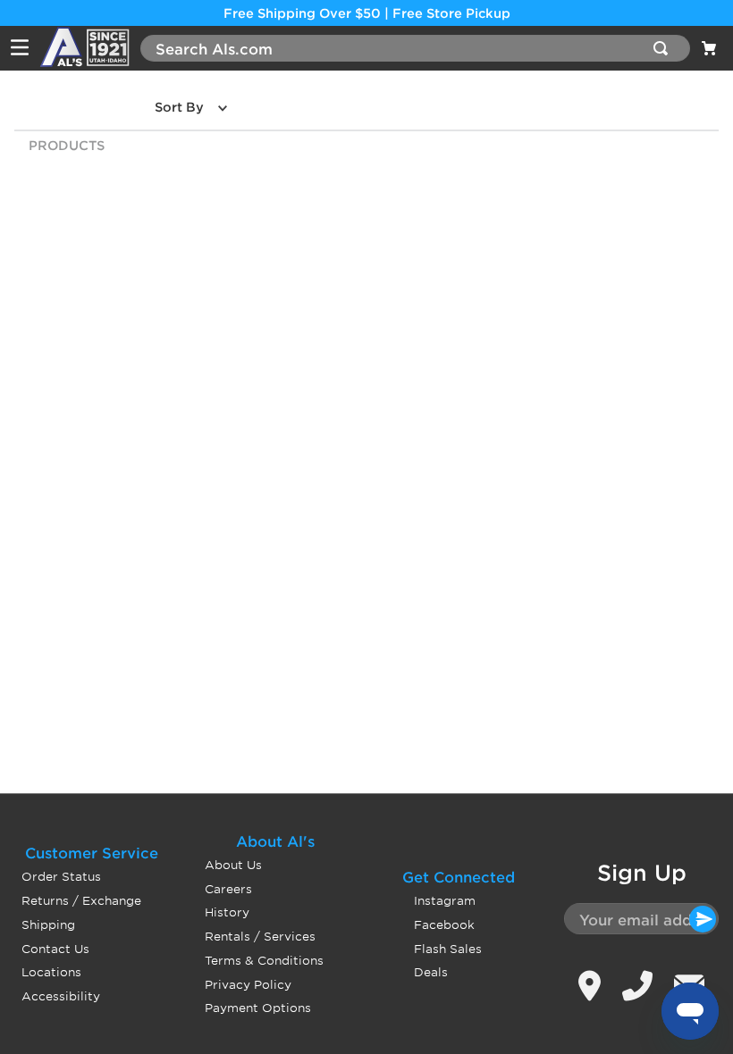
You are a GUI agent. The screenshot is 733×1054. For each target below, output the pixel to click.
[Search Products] (664, 48)
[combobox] (415, 48)
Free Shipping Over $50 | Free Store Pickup (366, 13)
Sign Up (642, 872)
